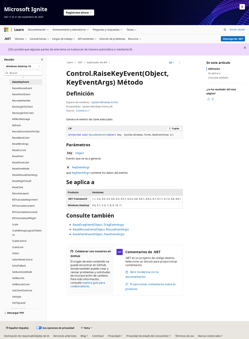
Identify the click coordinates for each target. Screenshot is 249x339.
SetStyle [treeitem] (16, 296)
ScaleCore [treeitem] (17, 247)
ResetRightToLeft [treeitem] (21, 181)
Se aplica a (214, 73)
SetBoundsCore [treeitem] (21, 284)
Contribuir (98, 335)
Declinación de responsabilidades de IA (26, 335)
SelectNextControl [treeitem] (22, 259)
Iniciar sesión (237, 29)
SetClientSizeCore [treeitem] (22, 290)
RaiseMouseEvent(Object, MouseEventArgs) (101, 229)
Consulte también (218, 77)
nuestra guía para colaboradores (87, 284)
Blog (83, 335)
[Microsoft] (6, 29)
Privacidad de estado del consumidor (147, 335)
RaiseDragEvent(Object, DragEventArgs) (98, 225)
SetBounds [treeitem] (18, 278)
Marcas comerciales (209, 335)
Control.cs (81, 110)
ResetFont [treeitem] (17, 156)
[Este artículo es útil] (208, 99)
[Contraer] (42, 59)
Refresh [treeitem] (16, 125)
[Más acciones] (180, 62)
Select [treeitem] (15, 253)
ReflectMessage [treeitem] (21, 119)
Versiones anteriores (65, 335)
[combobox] (23, 66)
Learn (70, 62)
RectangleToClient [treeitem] (22, 106)
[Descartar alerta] (242, 7)
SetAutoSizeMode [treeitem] (22, 272)
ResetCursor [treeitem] (19, 150)
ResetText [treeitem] (17, 187)
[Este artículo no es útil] (213, 99)
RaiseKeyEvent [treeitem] (20, 81)
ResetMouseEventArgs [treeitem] (25, 174)
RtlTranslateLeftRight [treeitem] (24, 218)
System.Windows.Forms (104, 102)
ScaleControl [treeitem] (19, 240)
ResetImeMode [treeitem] (20, 168)
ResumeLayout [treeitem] (20, 193)
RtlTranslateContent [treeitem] (23, 205)
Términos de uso (184, 335)
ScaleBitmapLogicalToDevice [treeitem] (27, 232)
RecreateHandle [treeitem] (21, 100)
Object (79, 153)
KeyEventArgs (81, 167)
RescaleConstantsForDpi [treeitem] (26, 131)
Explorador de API (97, 62)
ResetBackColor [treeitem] (21, 137)
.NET (80, 62)
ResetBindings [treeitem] (20, 143)
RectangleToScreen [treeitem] (23, 113)
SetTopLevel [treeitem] (19, 302)
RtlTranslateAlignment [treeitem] (25, 199)
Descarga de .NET (233, 38)
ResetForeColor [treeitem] (20, 162)
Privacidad (114, 335)
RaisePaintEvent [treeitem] (21, 94)
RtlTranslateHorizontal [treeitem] (24, 212)
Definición (214, 68)
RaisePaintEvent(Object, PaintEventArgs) (98, 234)
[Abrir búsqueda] (225, 30)
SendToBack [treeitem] (19, 265)
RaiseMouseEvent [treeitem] (22, 88)
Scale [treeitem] (15, 224)
